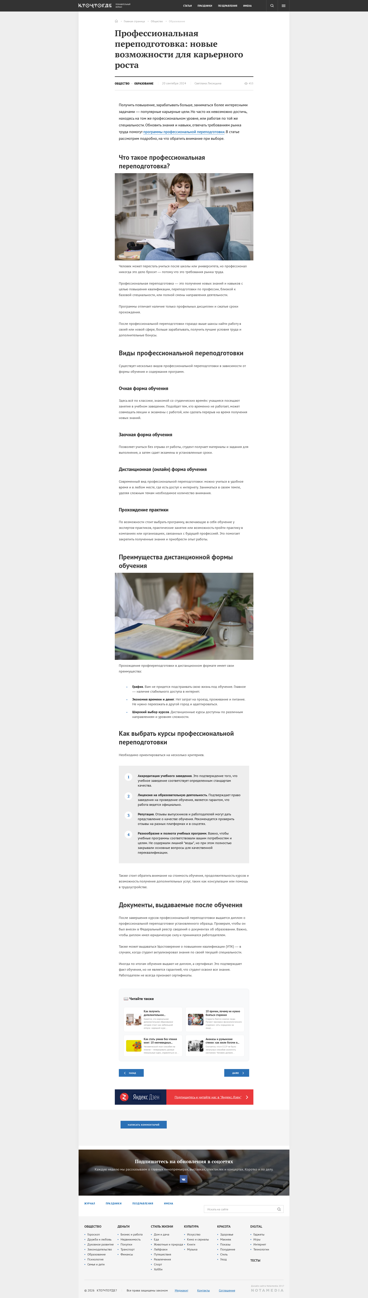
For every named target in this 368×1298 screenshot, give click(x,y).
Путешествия (162, 1254)
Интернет (259, 1244)
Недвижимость (130, 1239)
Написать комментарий (143, 1124)
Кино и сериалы (198, 1239)
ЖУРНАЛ (89, 1203)
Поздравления (227, 5)
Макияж (225, 1239)
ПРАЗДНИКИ (114, 1203)
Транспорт (128, 1249)
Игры (256, 1239)
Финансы (127, 1254)
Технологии (261, 1249)
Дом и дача (161, 1234)
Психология (95, 1259)
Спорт (158, 1264)
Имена (247, 5)
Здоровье (226, 1234)
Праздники (205, 5)
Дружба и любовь (99, 1239)
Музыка (192, 1249)
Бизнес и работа (132, 1234)
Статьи (187, 5)
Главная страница (134, 21)
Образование (177, 21)
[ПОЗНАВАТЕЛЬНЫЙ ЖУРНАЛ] (94, 6)
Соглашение (227, 1290)
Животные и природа (168, 1244)
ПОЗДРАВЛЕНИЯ (142, 1203)
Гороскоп (93, 1234)
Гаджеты (258, 1234)
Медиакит (181, 1290)
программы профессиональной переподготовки (183, 131)
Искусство (193, 1234)
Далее (235, 1073)
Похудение (227, 1249)
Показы (225, 1244)
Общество (157, 21)
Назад (132, 1073)
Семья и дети (96, 1264)
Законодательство (99, 1249)
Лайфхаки (161, 1249)
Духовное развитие (100, 1244)
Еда (156, 1239)
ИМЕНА (168, 1203)
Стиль (224, 1254)
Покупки (126, 1244)
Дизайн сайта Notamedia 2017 (267, 1285)
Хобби (158, 1269)
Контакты (203, 1290)
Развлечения (162, 1259)
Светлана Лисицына (208, 83)
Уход (223, 1259)
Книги (191, 1244)
